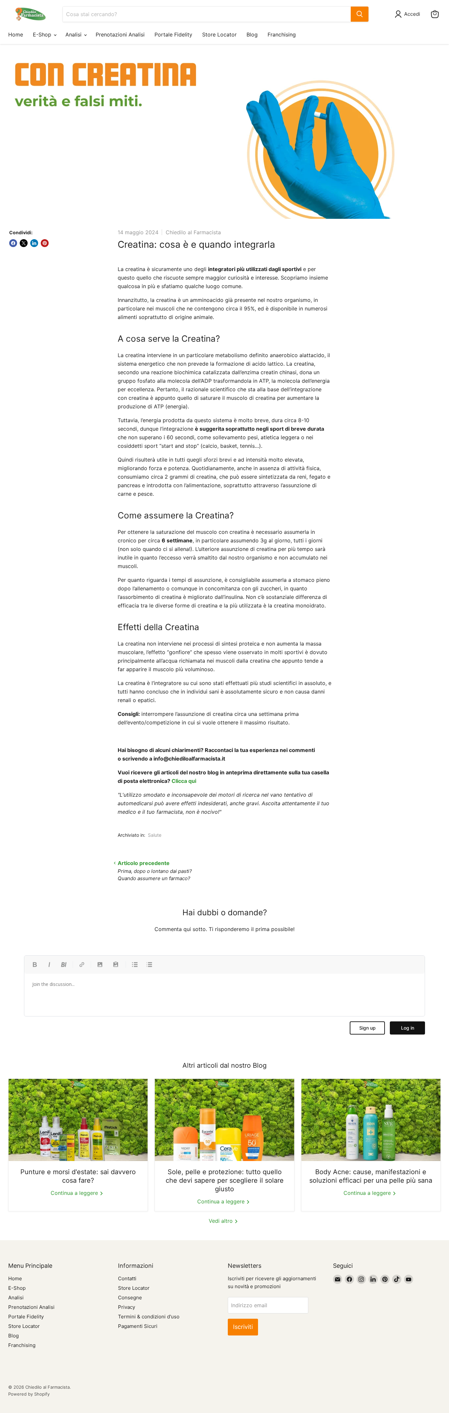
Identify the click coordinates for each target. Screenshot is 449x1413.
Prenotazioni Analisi (120, 34)
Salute (154, 835)
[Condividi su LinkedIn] (34, 243)
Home (15, 34)
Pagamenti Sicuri (137, 1326)
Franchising (282, 34)
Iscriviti (243, 1326)
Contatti (127, 1278)
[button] (409, 14)
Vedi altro (221, 1221)
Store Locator (219, 34)
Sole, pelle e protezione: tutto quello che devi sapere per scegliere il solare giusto (225, 1180)
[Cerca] (359, 14)
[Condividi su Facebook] (13, 243)
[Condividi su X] (24, 243)
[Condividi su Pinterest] (45, 243)
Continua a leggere (75, 1193)
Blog (252, 34)
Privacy (126, 1307)
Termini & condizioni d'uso (148, 1316)
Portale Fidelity (173, 34)
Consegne (130, 1297)
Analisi (74, 34)
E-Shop (43, 34)
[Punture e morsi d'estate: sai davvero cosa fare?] (78, 1120)
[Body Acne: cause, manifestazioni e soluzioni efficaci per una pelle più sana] (370, 1120)
